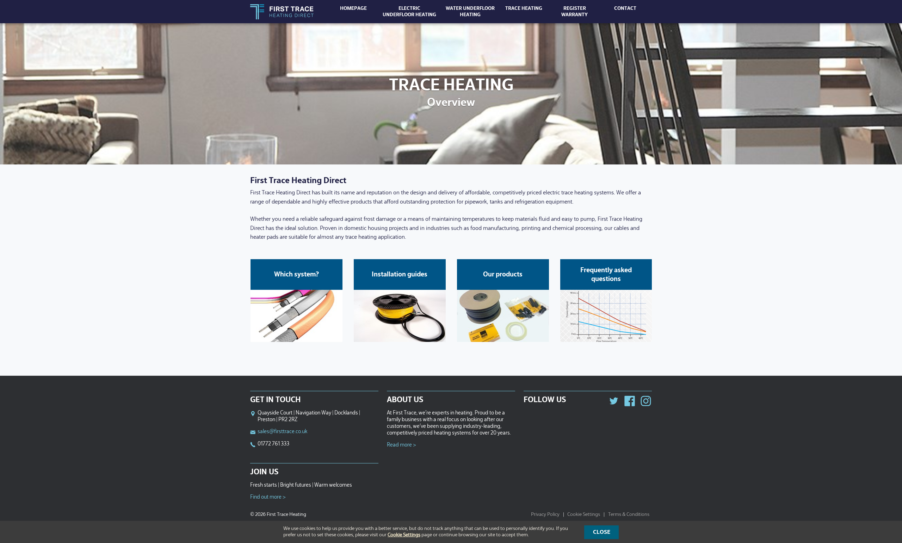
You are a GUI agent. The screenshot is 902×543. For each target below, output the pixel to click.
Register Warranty (574, 11)
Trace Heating (523, 8)
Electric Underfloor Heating (409, 11)
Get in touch (275, 400)
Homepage (353, 8)
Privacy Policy (545, 514)
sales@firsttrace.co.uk (282, 431)
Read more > (401, 445)
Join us (264, 472)
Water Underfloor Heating (470, 11)
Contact (625, 8)
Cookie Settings (583, 514)
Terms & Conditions (628, 514)
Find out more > (268, 497)
